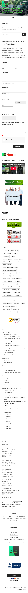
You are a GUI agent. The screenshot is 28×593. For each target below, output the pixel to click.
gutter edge (21, 273)
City (3, 105)
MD (18, 289)
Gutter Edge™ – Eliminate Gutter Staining (14, 348)
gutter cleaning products (9, 270)
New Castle (17, 292)
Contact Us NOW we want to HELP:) (11, 388)
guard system (17, 262)
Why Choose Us (8, 362)
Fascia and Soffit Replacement (12, 345)
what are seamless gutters (10, 312)
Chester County (17, 501)
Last (16, 68)
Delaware (13, 256)
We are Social (7, 412)
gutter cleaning (7, 264)
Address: (5, 87)
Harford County (13, 284)
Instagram (8, 414)
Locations (4, 376)
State (16, 105)
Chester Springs (7, 253)
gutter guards (6, 278)
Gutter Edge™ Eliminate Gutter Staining (14, 542)
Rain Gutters (14, 300)
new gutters (18, 295)
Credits (24, 589)
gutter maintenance (17, 278)
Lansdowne (6, 289)
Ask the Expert (8, 395)
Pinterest (8, 419)
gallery (9, 262)
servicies (16, 303)
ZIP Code (4, 111)
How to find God (8, 423)
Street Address (5, 93)
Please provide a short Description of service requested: (13, 123)
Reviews (4, 366)
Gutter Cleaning (8, 341)
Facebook (8, 416)
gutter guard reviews (17, 275)
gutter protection (7, 281)
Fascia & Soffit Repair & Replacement (14, 539)
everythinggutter (18, 259)
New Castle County (8, 295)
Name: (4, 62)
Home (3, 329)
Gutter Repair (7, 343)
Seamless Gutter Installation (11, 334)
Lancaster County (15, 287)
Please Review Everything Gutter (12, 372)
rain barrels (6, 300)
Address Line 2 (5, 99)
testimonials (16, 309)
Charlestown (14, 250)
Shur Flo (23, 303)
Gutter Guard (6, 275)
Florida (5, 385)
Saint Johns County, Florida (9, 508)
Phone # (5, 72)
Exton (4, 262)
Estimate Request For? (9, 115)
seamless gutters (7, 303)
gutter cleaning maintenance (10, 267)
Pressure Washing (8, 352)
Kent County (6, 287)
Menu (14, 17)
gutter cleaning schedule (9, 273)
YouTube (8, 421)
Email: (4, 80)
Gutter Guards (14, 534)
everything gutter (7, 259)
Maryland (13, 289)
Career (5, 405)
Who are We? (5, 358)
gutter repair (17, 281)
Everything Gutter (13, 9)
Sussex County (7, 309)
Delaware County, (7, 502)
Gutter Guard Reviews (9, 370)
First (3, 68)
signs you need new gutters (10, 306)
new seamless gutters (8, 298)
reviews (21, 300)
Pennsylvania (19, 298)
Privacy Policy (7, 426)
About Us (6, 360)
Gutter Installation (14, 530)
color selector (16, 253)
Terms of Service (8, 428)
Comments (6, 256)
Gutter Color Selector (9, 350)
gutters (5, 284)
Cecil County (6, 250)
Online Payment (8, 392)
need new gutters (7, 292)
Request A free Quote (9, 355)
